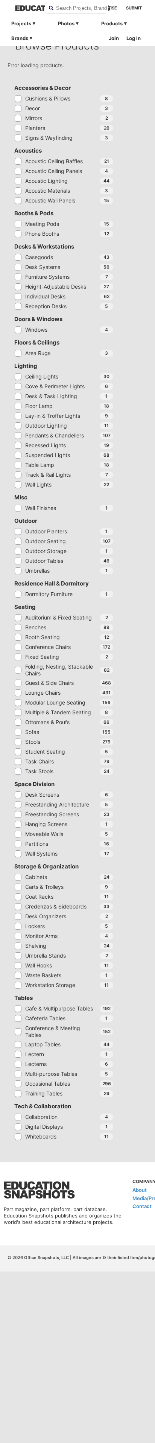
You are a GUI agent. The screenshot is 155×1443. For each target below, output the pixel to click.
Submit (134, 8)
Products (112, 23)
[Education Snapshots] (25, 8)
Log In (133, 38)
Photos (66, 23)
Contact (142, 1206)
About (139, 1190)
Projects (21, 23)
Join (114, 38)
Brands (19, 38)
